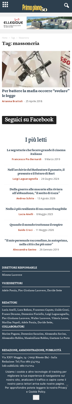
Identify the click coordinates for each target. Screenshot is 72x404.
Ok (36, 397)
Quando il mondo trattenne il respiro (36, 224)
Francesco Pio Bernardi (26, 159)
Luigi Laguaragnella (25, 179)
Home (4, 37)
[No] (67, 385)
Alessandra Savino (24, 249)
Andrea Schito (25, 198)
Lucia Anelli (26, 214)
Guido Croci (25, 230)
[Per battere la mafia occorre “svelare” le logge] (36, 69)
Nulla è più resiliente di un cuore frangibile (36, 209)
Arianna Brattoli (12, 101)
